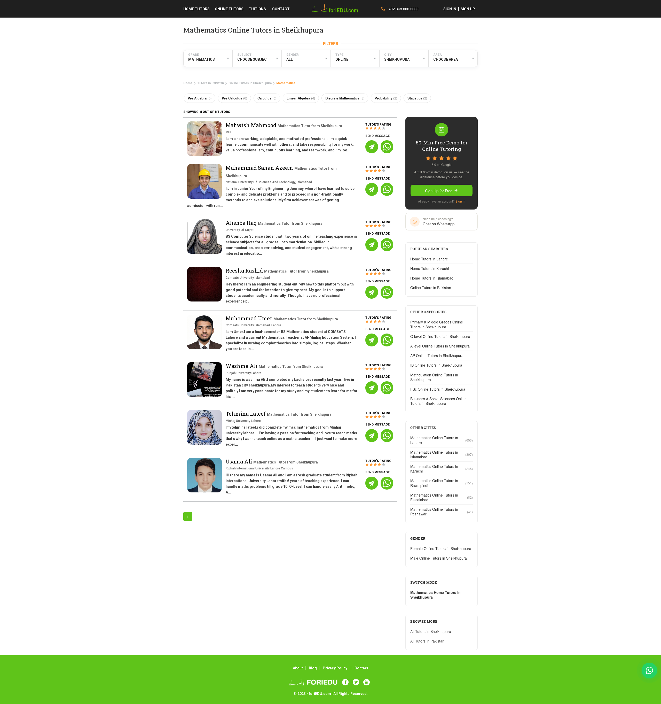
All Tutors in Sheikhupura (430, 631)
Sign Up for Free (438, 190)
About (298, 668)
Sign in (460, 201)
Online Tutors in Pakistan (430, 287)
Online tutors (229, 9)
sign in (449, 9)
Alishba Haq (242, 222)
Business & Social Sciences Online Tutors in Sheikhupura (438, 401)
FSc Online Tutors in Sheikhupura (437, 389)
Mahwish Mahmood (252, 125)
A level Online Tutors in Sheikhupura (440, 346)
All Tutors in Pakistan (427, 641)
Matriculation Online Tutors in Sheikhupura (434, 377)
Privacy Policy (335, 668)
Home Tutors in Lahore (429, 258)
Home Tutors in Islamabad (431, 278)
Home (188, 83)
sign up (468, 9)
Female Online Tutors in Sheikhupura (440, 548)
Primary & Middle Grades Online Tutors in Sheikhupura (436, 324)
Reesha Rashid (245, 270)
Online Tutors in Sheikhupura (250, 83)
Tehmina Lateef (246, 413)
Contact (361, 668)
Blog (313, 668)
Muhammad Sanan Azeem (260, 167)
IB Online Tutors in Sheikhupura (436, 365)
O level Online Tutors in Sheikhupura (440, 336)
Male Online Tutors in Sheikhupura (438, 558)
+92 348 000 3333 (403, 8)
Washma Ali (242, 365)
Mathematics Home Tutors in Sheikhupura (435, 595)
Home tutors (196, 9)
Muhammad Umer (249, 318)
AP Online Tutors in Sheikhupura (436, 355)
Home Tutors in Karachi (429, 268)
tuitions (257, 9)
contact (281, 9)
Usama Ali (239, 461)
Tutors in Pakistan (210, 83)
